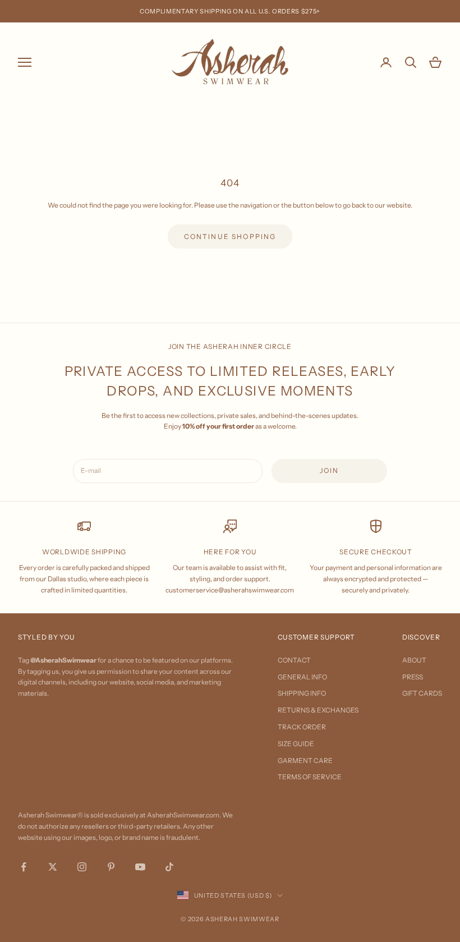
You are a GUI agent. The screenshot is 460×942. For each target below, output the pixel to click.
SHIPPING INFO (302, 693)
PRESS (412, 677)
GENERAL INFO (302, 677)
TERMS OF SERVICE (310, 777)
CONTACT (294, 660)
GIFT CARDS (422, 693)
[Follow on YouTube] (140, 866)
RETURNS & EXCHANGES (318, 710)
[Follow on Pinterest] (111, 866)
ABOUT (414, 660)
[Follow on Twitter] (52, 866)
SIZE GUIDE (296, 743)
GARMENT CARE (305, 760)
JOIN (329, 470)
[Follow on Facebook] (23, 866)
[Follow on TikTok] (169, 866)
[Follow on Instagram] (82, 866)
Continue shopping (230, 236)
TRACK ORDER (302, 727)
